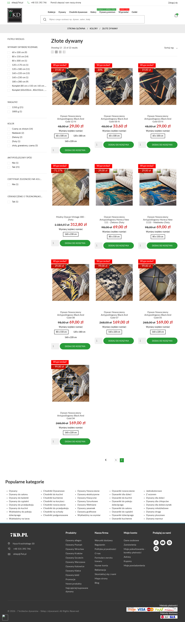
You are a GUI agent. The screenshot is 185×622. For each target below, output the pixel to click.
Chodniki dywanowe (78, 12)
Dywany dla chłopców (157, 501)
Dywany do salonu (18, 494)
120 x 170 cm (20, 65)
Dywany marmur (154, 519)
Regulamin (100, 545)
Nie (15, 163)
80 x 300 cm (19, 61)
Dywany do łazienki (19, 498)
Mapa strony (101, 578)
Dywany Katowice (75, 566)
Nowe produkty (74, 584)
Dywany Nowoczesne (88, 491)
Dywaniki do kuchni (122, 498)
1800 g (17, 112)
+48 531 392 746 (39, 3)
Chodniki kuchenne (53, 498)
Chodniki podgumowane (55, 515)
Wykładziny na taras (19, 519)
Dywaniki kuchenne (122, 519)
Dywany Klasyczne (87, 498)
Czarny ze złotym (22, 129)
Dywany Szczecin (74, 558)
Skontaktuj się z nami (105, 574)
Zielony (17, 137)
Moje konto (130, 533)
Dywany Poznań (74, 545)
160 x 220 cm (21, 73)
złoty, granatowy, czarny (25, 146)
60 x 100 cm (19, 52)
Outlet (134, 12)
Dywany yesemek (86, 508)
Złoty (16, 141)
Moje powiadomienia (134, 565)
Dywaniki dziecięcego (123, 515)
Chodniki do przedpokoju (56, 508)
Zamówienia (130, 545)
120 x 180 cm (21, 69)
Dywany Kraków (74, 553)
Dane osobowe (131, 540)
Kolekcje (51, 12)
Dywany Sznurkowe (87, 501)
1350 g (17, 107)
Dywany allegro (73, 540)
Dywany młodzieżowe (157, 508)
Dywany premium (107, 11)
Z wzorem (151, 494)
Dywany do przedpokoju (21, 505)
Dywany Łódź (72, 575)
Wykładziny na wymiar (89, 515)
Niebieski (18, 133)
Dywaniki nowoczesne (123, 491)
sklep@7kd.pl (17, 3)
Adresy (127, 557)
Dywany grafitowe (86, 512)
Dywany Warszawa (75, 562)
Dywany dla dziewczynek (159, 505)
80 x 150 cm (20, 57)
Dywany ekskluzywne (88, 494)
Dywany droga (153, 512)
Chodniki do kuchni (53, 494)
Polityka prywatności (105, 549)
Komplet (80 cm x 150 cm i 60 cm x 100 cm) (29, 86)
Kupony (128, 561)
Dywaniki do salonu (122, 508)
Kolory (93, 12)
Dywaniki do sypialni (122, 512)
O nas (98, 553)
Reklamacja (100, 570)
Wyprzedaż (124, 11)
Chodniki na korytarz (53, 501)
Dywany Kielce (73, 571)
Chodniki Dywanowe (53, 491)
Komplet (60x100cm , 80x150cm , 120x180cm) (29, 90)
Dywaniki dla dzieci (121, 494)
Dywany (62, 12)
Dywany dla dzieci (155, 498)
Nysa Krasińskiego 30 (23, 544)
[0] (176, 16)
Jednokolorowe (154, 491)
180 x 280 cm (20, 82)
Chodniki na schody (53, 512)
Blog (97, 583)
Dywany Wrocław (75, 549)
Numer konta (101, 565)
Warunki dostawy (104, 540)
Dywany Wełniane (86, 505)
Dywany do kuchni (18, 508)
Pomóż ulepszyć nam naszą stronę (66, 3)
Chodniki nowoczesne (54, 505)
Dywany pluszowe (155, 515)
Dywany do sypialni (19, 501)
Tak (16, 167)
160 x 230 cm (20, 77)
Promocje (70, 579)
